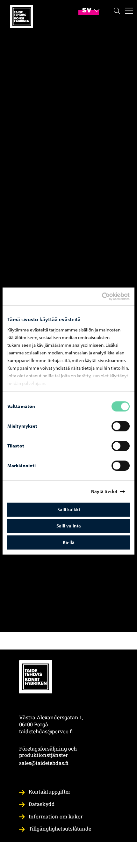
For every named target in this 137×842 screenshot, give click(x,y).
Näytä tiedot (104, 491)
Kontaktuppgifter (49, 791)
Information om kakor (56, 816)
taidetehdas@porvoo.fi (46, 731)
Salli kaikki (68, 509)
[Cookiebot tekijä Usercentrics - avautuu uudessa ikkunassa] (107, 296)
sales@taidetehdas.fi (43, 762)
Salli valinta (68, 526)
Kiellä (69, 542)
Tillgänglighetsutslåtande (60, 828)
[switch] (121, 426)
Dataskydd (42, 804)
